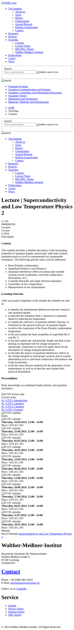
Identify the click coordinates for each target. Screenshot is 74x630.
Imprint (12, 605)
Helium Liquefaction (26, 27)
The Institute (15, 8)
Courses (19, 42)
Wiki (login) (14, 614)
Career (11, 58)
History (19, 18)
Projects (12, 36)
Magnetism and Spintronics (23, 98)
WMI (11, 107)
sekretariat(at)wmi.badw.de (25, 582)
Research (13, 33)
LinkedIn (21, 588)
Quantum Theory (17, 95)
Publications (15, 55)
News (11, 61)
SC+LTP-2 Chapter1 (12, 403)
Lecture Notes (22, 45)
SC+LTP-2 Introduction (14, 400)
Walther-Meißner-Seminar (29, 52)
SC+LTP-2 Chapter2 (12, 406)
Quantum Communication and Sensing (29, 89)
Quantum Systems (18, 86)
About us (20, 11)
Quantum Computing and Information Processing (35, 92)
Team (18, 14)
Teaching (13, 39)
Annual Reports (23, 24)
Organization (22, 21)
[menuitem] (40, 19)
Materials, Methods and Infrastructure (28, 101)
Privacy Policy (16, 608)
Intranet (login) (16, 611)
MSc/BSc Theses (24, 49)
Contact (19, 30)
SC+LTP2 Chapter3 (12, 409)
